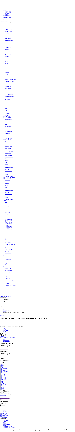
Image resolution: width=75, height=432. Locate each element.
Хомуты (6, 263)
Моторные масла (8, 38)
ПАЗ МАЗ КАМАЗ (8, 113)
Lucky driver (2, 336)
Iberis (6, 202)
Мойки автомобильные (9, 247)
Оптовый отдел (8, 12)
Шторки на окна (8, 86)
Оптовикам (5, 4)
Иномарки (5, 200)
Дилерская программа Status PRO (9, 427)
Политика (4, 410)
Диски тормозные (8, 220)
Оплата (6, 7)
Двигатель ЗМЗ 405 (8, 150)
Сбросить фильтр (3, 0)
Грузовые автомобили (7, 92)
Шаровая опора (8, 238)
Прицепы (4, 255)
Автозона (4, 423)
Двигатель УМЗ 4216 (9, 157)
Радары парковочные (9, 287)
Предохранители (8, 259)
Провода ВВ (7, 206)
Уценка (4, 290)
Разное (6, 288)
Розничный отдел (6, 408)
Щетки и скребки (8, 88)
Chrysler (6, 141)
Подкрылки (7, 72)
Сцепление (7, 129)
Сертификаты (5, 420)
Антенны (6, 276)
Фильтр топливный (8, 229)
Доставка (6, 8)
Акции (4, 9)
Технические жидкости (9, 40)
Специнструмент (8, 253)
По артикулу (6, 299)
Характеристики (6, 340)
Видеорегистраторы (8, 281)
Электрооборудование (9, 138)
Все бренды (2, 364)
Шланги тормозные (8, 223)
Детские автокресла (8, 54)
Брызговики (7, 52)
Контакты (4, 10)
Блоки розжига (7, 27)
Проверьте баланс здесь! (4, 398)
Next (6, 143)
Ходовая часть (7, 136)
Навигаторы (7, 283)
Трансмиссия (7, 133)
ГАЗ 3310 (6, 101)
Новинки (4, 254)
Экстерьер (7, 91)
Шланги (6, 264)
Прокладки (7, 207)
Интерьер (6, 59)
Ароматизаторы (8, 47)
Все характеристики (4, 349)
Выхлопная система (8, 119)
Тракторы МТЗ (7, 115)
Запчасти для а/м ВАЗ (7, 117)
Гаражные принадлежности (10, 244)
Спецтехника (5, 265)
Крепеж (6, 122)
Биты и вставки (8, 242)
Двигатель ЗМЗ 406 (8, 153)
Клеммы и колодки (8, 257)
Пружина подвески (8, 232)
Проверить (2, 405)
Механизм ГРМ (8, 205)
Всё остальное (7, 180)
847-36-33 (3, 21)
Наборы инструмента (9, 249)
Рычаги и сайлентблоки (9, 235)
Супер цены (5, 291)
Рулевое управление (8, 126)
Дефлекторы (7, 56)
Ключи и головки (8, 246)
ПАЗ (6, 110)
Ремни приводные (8, 208)
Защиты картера (8, 212)
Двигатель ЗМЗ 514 (8, 155)
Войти (4, 19)
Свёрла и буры (7, 251)
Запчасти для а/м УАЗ (7, 178)
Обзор (4, 339)
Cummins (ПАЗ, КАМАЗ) (9, 96)
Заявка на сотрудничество (7, 17)
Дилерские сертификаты (7, 426)
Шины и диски (5, 266)
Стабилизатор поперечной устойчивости (12, 236)
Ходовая (6, 230)
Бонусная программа (6, 15)
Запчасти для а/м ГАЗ (7, 139)
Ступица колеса (8, 237)
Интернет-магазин (8, 11)
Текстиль (4, 292)
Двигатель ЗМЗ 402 (8, 148)
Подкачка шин (7, 68)
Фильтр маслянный (8, 227)
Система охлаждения (9, 167)
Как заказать (7, 6)
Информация (5, 5)
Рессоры (6, 233)
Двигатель (7, 183)
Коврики (6, 61)
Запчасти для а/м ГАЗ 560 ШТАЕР (9, 177)
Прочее (6, 74)
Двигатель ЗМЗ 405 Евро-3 (10, 151)
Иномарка (4, 421)
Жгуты (6, 158)
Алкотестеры (7, 274)
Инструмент (5, 240)
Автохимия (7, 36)
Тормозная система (8, 131)
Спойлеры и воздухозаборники (11, 79)
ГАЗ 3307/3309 (7, 99)
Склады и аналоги (6, 341)
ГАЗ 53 (6, 103)
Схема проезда (7, 13)
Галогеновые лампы (8, 29)
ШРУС (6, 239)
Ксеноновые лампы (8, 31)
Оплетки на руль (8, 70)
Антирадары (7, 278)
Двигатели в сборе (6, 116)
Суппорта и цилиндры (9, 222)
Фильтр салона (7, 228)
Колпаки (6, 63)
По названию (6, 301)
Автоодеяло (7, 45)
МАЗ (6, 108)
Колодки (6, 221)
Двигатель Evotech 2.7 (9, 146)
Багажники (7, 49)
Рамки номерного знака (9, 77)
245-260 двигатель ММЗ (9, 94)
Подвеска (6, 164)
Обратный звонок (6, 411)
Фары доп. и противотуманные (11, 84)
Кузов (6, 124)
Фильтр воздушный (8, 226)
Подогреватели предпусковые (10, 285)
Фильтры (6, 135)
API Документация (6, 424)
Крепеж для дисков (8, 270)
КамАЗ (6, 106)
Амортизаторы (7, 231)
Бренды (4, 289)
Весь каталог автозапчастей (5, 296)
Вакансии (7, 14)
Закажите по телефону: (7, 337)
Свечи (6, 209)
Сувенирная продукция (9, 81)
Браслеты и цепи (8, 268)
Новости (4, 425)
